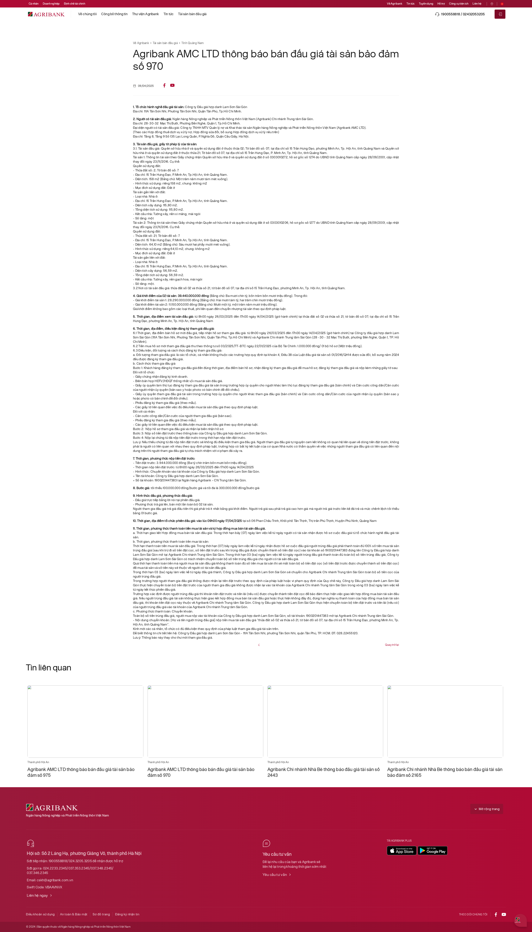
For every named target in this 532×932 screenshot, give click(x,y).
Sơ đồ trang (101, 914)
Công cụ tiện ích (458, 3)
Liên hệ (477, 3)
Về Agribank (394, 3)
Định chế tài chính (74, 3)
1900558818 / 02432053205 (463, 14)
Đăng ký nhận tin (127, 914)
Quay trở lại (392, 644)
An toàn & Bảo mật (74, 914)
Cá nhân (34, 3)
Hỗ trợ (441, 3)
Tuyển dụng (426, 3)
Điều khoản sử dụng (40, 914)
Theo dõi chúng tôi (473, 914)
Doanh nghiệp (51, 3)
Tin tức (410, 3)
